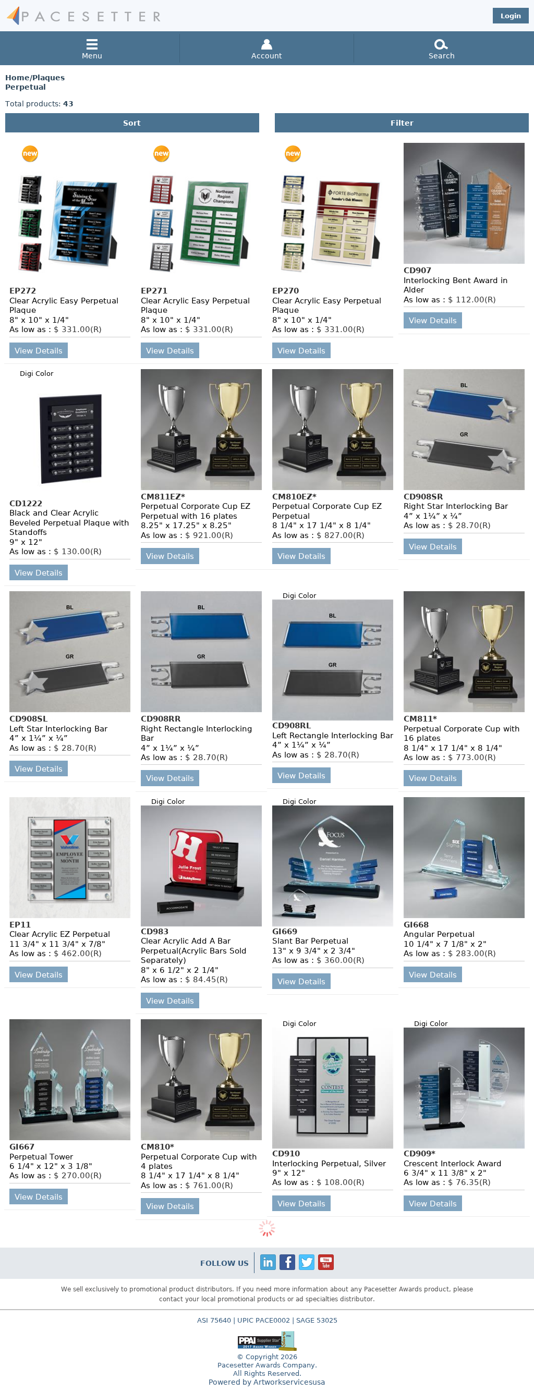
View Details (39, 350)
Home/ (18, 77)
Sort (132, 122)
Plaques (48, 77)
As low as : (55, 329)
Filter (402, 122)
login (511, 15)
